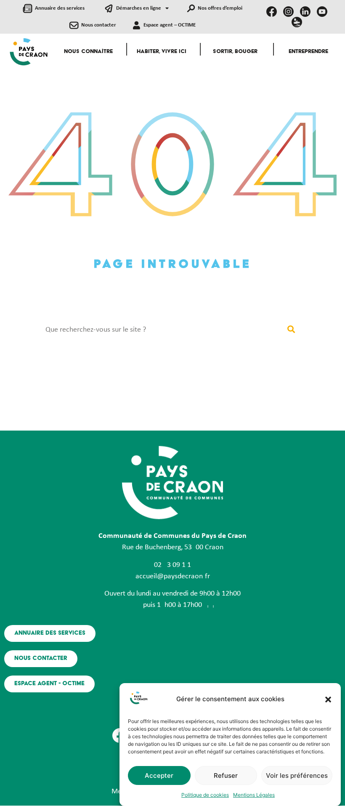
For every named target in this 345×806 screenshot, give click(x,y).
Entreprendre (308, 52)
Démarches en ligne (138, 8)
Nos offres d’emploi (220, 8)
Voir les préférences (297, 775)
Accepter (159, 775)
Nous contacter (98, 25)
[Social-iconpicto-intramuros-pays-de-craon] (297, 22)
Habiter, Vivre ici (161, 52)
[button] (328, 699)
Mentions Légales (254, 795)
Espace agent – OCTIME (169, 25)
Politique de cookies (205, 795)
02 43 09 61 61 (172, 565)
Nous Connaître (88, 52)
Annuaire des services (60, 8)
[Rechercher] (291, 329)
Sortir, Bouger (235, 52)
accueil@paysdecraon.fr (172, 576)
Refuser (226, 775)
